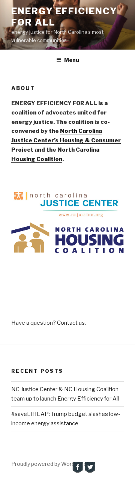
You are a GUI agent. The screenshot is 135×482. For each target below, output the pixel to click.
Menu (71, 60)
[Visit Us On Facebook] (77, 471)
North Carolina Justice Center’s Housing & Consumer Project (66, 140)
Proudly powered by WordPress (50, 464)
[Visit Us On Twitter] (90, 471)
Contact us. (71, 322)
